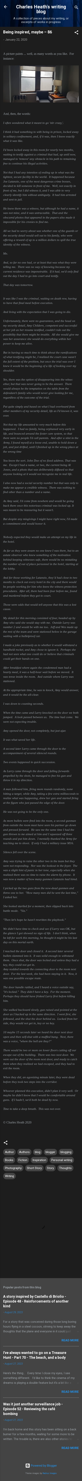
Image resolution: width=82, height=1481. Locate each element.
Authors (24, 1152)
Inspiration (39, 1160)
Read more (70, 1340)
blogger (50, 1152)
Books (9, 1160)
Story (50, 1168)
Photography (13, 1168)
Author (9, 1152)
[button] (76, 33)
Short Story (34, 1168)
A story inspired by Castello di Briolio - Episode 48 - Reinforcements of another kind (36, 1301)
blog (37, 1152)
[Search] (76, 8)
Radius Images (50, 1473)
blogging (66, 1152)
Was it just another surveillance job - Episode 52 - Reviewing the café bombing (33, 1409)
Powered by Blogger (43, 1465)
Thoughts (65, 1168)
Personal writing (61, 1160)
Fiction (23, 1160)
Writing (9, 1176)
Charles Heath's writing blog (41, 9)
